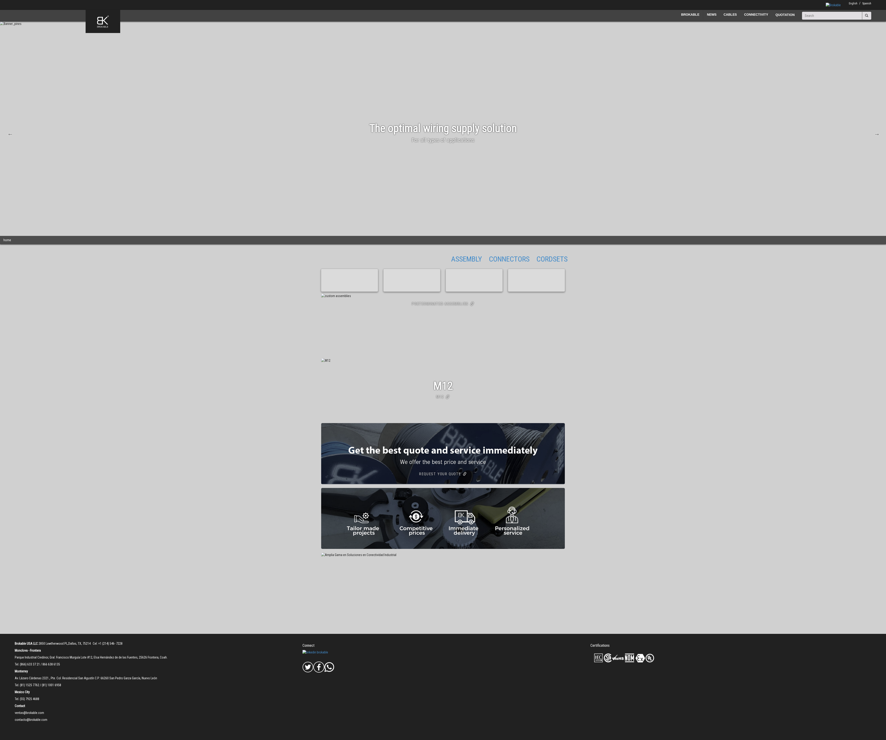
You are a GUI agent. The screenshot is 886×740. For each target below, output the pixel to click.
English (853, 3)
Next (876, 133)
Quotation (785, 15)
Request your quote (440, 474)
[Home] (103, 21)
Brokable (690, 14)
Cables (730, 14)
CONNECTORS (509, 259)
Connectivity (756, 14)
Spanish (866, 3)
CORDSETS (552, 259)
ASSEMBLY (466, 259)
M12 (440, 397)
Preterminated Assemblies (440, 304)
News (711, 14)
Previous (9, 133)
